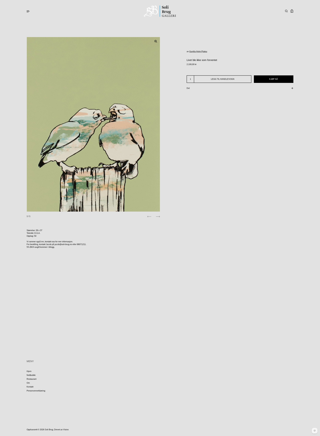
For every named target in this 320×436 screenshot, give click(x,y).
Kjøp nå (273, 79)
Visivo (66, 430)
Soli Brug (49, 430)
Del (188, 88)
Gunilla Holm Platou (198, 51)
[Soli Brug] (160, 11)
